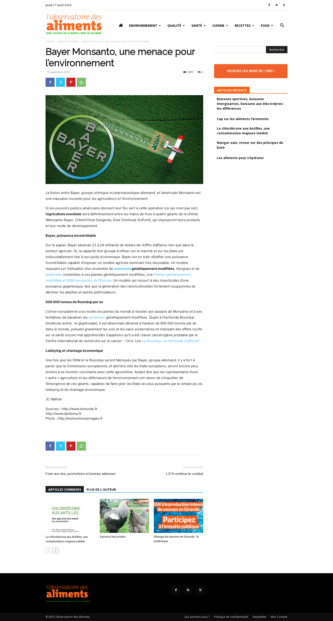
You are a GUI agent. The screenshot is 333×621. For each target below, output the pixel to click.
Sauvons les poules (112, 536)
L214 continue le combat (184, 474)
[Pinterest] (70, 82)
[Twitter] (284, 5)
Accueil (50, 41)
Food (265, 25)
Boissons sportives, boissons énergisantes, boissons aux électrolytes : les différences (251, 104)
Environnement (143, 25)
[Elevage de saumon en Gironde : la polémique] (178, 516)
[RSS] (276, 5)
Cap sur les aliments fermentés (243, 119)
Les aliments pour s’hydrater (240, 158)
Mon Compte (279, 617)
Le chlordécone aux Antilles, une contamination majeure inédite (243, 130)
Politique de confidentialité (231, 617)
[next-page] (55, 550)
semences (122, 268)
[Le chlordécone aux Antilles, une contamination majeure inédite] (70, 516)
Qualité (174, 25)
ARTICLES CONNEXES (64, 489)
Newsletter (259, 617)
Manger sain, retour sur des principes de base (250, 145)
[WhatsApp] (81, 82)
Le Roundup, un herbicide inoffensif (170, 341)
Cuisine (218, 25)
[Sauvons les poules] (124, 516)
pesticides (54, 274)
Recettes (243, 25)
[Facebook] (269, 5)
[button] (282, 26)
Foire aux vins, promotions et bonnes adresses (81, 474)
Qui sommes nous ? (197, 617)
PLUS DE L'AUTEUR (101, 489)
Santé (196, 25)
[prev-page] (48, 550)
